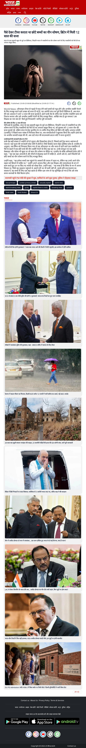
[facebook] (69, 103)
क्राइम (31, 8)
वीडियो (55, 8)
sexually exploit (45, 183)
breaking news (57, 187)
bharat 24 (34, 192)
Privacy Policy (44, 700)
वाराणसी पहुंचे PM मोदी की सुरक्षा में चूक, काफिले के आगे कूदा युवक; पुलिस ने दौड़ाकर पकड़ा (40, 178)
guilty (27, 187)
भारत (12, 8)
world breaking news (13, 187)
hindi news (10, 192)
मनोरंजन (24, 8)
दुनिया (77, 8)
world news (59, 183)
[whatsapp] (79, 103)
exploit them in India (40, 187)
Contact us (25, 700)
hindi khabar (22, 192)
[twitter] (74, 103)
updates (69, 187)
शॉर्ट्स (9, 12)
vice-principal (10, 183)
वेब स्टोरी (38, 8)
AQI (71, 8)
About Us (34, 700)
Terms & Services (57, 700)
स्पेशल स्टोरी (63, 8)
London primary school (28, 183)
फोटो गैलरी (47, 8)
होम (7, 8)
